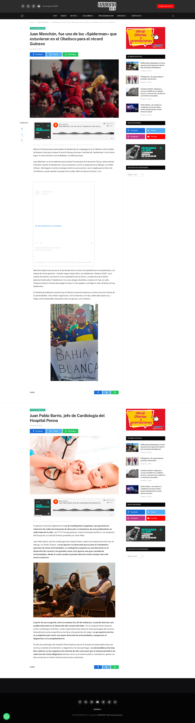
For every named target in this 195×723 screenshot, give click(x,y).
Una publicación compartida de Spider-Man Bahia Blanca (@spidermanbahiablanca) (65, 262)
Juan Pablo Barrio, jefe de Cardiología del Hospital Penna (57, 521)
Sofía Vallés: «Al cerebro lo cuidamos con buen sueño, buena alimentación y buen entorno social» (151, 108)
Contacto (136, 16)
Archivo (121, 16)
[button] (6, 716)
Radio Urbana (37, 144)
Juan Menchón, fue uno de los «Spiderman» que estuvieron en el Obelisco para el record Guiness (67, 144)
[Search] (173, 15)
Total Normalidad (37, 28)
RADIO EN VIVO (165, 6)
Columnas (88, 16)
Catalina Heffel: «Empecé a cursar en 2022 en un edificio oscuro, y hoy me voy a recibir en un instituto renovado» (152, 92)
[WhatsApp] (22, 140)
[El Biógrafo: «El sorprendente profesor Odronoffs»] (132, 79)
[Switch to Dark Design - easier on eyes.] (169, 16)
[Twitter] (22, 134)
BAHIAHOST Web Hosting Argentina (110, 715)
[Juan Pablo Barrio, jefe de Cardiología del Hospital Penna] (74, 465)
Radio (64, 16)
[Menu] (22, 15)
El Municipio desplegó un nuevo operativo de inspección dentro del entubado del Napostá (152, 65)
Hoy (55, 16)
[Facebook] (22, 129)
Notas (73, 16)
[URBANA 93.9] (109, 6)
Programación (106, 16)
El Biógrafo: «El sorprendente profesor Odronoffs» (151, 78)
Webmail (97, 709)
